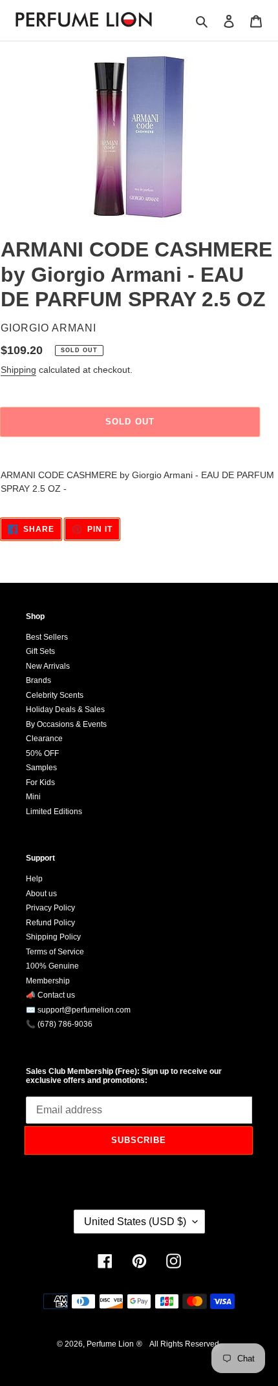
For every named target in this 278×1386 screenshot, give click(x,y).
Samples (41, 767)
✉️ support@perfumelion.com (78, 1009)
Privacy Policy (50, 907)
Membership (48, 980)
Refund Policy (50, 922)
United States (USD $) (135, 1221)
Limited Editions (54, 811)
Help (34, 878)
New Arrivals (48, 666)
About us (41, 893)
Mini (33, 796)
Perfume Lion (110, 1344)
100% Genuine (52, 966)
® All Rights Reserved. (178, 1344)
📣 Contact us (50, 995)
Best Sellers (47, 637)
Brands (38, 680)
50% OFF (42, 753)
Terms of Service (55, 951)
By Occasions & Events (66, 724)
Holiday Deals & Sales (65, 709)
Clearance (44, 738)
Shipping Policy (53, 936)
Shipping (18, 369)
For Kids (40, 782)
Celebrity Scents (54, 695)
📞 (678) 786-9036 (59, 1024)
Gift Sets (40, 651)
